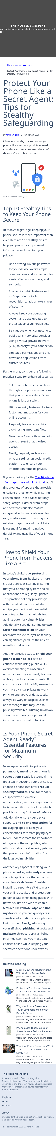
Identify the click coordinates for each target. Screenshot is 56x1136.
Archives (6, 1105)
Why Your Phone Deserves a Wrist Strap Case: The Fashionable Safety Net (34, 1050)
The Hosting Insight (28, 25)
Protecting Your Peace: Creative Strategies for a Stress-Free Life (33, 990)
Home (10, 65)
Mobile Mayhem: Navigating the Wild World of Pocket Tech (33, 971)
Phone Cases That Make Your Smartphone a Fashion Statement (34, 1029)
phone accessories (24, 65)
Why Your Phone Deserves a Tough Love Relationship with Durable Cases (32, 1010)
